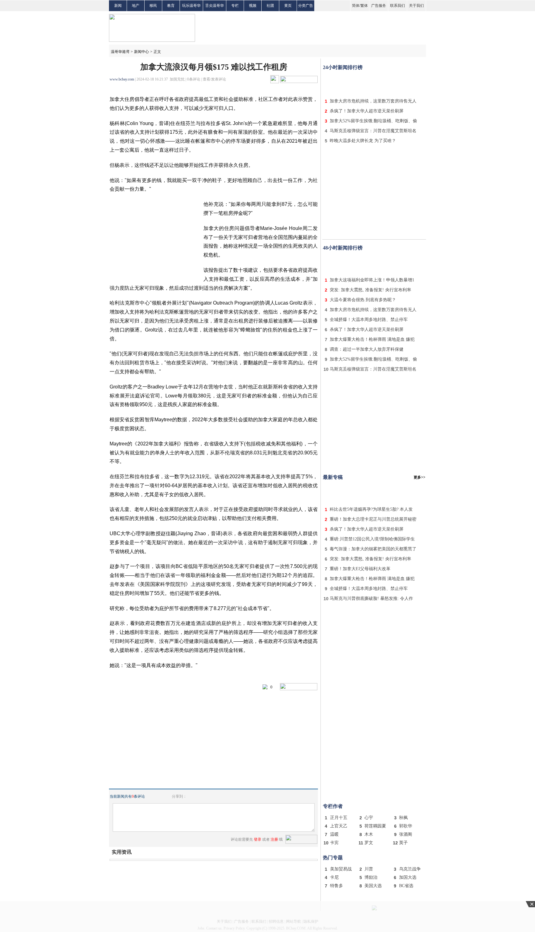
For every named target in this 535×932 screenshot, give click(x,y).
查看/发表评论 (214, 79)
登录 (257, 839)
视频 (252, 5)
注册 (274, 839)
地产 (135, 5)
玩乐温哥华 (191, 5)
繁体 (364, 5)
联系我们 (397, 5)
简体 (355, 5)
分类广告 (305, 5)
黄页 (288, 5)
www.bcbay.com (122, 79)
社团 (270, 5)
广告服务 (378, 5)
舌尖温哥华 (214, 5)
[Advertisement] (374, 83)
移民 (153, 5)
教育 (171, 5)
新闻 (118, 5)
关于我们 (416, 5)
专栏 (235, 5)
